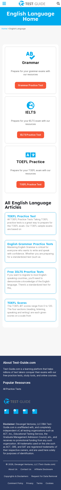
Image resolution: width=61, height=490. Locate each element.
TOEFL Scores (17, 303)
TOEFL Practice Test (21, 216)
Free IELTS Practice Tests (25, 272)
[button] (4, 4)
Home (4, 28)
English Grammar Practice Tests (30, 244)
